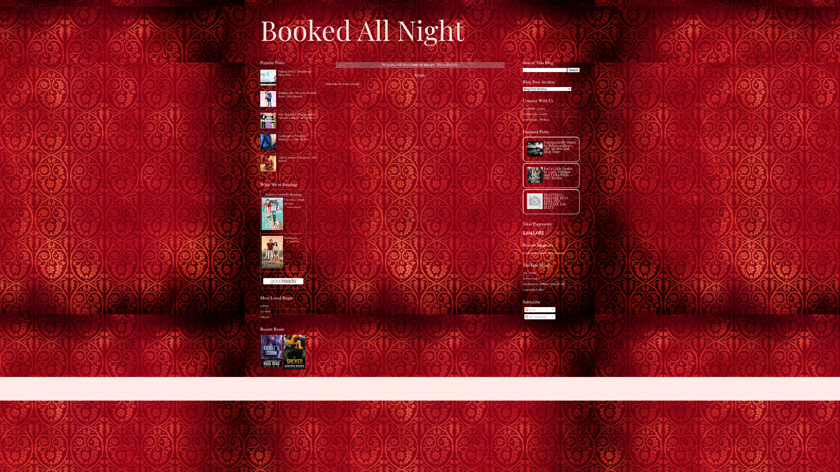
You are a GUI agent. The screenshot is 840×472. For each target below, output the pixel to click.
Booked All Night (362, 29)
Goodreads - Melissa (536, 119)
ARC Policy (529, 273)
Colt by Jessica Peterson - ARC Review (297, 159)
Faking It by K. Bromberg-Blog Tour (295, 72)
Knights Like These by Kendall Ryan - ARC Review (297, 94)
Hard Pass (290, 238)
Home (420, 75)
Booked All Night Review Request (544, 253)
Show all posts (447, 65)
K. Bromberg (292, 241)
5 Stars (264, 317)
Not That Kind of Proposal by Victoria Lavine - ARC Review (296, 115)
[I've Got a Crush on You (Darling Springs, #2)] (272, 229)
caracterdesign (417, 392)
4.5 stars (265, 311)
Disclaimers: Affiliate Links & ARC (544, 284)
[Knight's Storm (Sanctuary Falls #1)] (271, 366)
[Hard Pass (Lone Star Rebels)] (272, 267)
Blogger (449, 392)
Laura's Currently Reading (283, 194)
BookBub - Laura (534, 108)
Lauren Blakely (294, 207)
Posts (532, 309)
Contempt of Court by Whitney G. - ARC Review (294, 137)
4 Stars (264, 306)
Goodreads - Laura (535, 114)
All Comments (537, 316)
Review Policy (531, 278)
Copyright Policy (533, 289)
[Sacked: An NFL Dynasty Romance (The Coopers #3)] (294, 368)
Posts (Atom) (351, 84)
